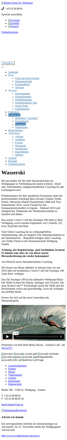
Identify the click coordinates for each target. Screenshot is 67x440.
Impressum (14, 381)
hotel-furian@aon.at (12, 404)
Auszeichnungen (17, 365)
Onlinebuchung (9, 32)
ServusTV (7, 348)
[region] (33, 48)
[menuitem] (13, 72)
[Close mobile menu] (2, 67)
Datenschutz (15, 384)
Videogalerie (15, 374)
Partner (12, 368)
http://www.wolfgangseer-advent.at (20, 435)
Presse (11, 371)
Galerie (12, 377)
